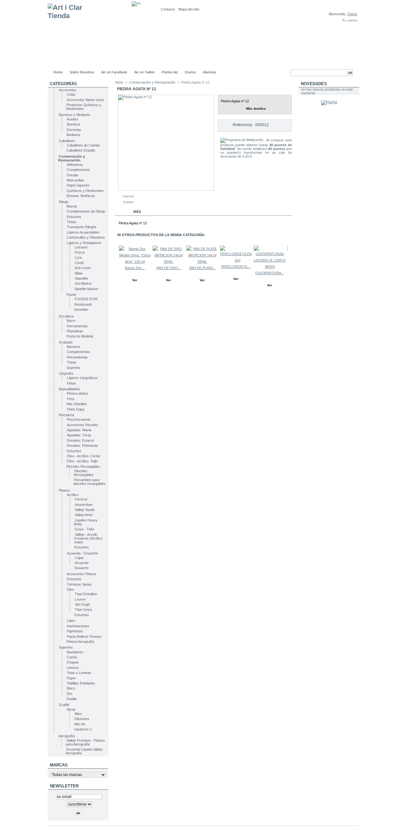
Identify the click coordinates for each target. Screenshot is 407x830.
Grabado (65, 342)
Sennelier (81, 309)
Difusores (81, 719)
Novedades (314, 83)
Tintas (71, 222)
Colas (71, 94)
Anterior (116, 258)
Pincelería (66, 415)
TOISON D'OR (86, 299)
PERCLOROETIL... (236, 267)
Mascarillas (75, 180)
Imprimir (128, 196)
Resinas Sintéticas (80, 196)
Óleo (70, 589)
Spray (71, 709)
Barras (72, 206)
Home (58, 72)
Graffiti (64, 705)
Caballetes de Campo (83, 145)
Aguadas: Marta (79, 430)
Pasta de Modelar (79, 336)
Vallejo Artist (84, 515)
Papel (71, 678)
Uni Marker (83, 283)
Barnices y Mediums (74, 115)
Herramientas (77, 326)
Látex (71, 620)
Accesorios (67, 90)
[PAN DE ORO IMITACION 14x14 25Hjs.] (168, 261)
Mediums (73, 135)
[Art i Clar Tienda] (90, 34)
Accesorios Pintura (81, 574)
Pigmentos (75, 631)
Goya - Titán (84, 529)
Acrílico (72, 495)
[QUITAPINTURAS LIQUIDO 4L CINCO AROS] (270, 267)
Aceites (72, 119)
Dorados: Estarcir (80, 440)
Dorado (72, 175)
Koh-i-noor (83, 268)
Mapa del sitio (188, 9)
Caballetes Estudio (80, 150)
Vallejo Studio (85, 510)
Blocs (71, 688)
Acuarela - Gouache (82, 553)
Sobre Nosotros (82, 72)
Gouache (81, 568)
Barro (71, 321)
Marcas (59, 765)
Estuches (74, 217)
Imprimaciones (78, 626)
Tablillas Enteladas (81, 683)
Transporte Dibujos (81, 227)
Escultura (66, 316)
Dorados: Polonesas (82, 445)
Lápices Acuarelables (83, 232)
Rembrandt (83, 304)
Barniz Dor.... (135, 268)
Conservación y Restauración (71, 158)
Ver (134, 280)
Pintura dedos (77, 393)
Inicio (119, 82)
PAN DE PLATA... (202, 268)
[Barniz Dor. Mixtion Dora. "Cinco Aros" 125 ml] (135, 261)
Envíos (190, 72)
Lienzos (73, 668)
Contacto (168, 9)
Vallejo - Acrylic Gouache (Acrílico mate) (88, 538)
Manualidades (69, 389)
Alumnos (209, 72)
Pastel (71, 294)
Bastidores (75, 652)
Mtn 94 (79, 724)
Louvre (80, 599)
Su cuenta (349, 20)
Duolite (71, 699)
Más (137, 212)
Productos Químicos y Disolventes (83, 107)
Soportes (73, 368)
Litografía (66, 373)
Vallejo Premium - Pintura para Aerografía (85, 742)
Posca (80, 252)
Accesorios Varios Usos (85, 100)
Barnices (73, 124)
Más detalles (256, 108)
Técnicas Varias (79, 584)
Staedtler (81, 278)
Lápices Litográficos (82, 378)
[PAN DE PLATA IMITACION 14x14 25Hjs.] (202, 261)
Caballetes (67, 141)
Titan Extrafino (86, 594)
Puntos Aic (170, 72)
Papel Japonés (78, 185)
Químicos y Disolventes (85, 191)
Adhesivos (75, 165)
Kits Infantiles (77, 404)
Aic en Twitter (144, 72)
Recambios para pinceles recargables (89, 482)
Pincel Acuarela (78, 419)
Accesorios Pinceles (82, 425)
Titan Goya (83, 609)
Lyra (78, 257)
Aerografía (67, 736)
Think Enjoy (75, 409)
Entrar (352, 14)
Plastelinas (75, 331)
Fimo (70, 399)
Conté (79, 263)
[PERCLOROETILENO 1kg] (237, 260)
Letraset (81, 247)
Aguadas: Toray (79, 435)
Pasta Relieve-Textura (84, 636)
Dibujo (63, 202)
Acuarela (81, 563)
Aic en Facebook (114, 72)
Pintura (64, 490)
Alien (78, 714)
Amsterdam (84, 505)
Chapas (73, 662)
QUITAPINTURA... (269, 273)
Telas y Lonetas (79, 673)
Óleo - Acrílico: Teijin (82, 461)
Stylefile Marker (86, 289)
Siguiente (289, 258)
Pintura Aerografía (80, 641)
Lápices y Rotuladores (84, 243)
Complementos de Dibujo (86, 211)
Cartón (72, 657)
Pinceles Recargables (83, 466)
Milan (79, 273)
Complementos (78, 170)
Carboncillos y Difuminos (86, 237)
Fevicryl (81, 499)
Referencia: (243, 125)
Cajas (79, 558)
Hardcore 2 (83, 729)
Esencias (74, 130)
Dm (69, 694)
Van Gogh (82, 604)
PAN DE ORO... (168, 268)
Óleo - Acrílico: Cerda (83, 456)
